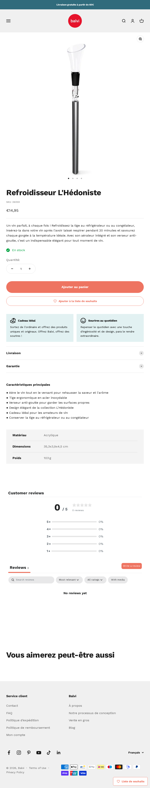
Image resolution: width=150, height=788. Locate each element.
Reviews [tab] (19, 567)
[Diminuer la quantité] (12, 268)
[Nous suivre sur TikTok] (48, 752)
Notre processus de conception (92, 713)
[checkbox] (118, 579)
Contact (12, 705)
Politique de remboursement (28, 727)
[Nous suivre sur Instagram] (18, 752)
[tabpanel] (75, 606)
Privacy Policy (15, 772)
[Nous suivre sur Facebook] (9, 752)
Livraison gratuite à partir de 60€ (75, 4)
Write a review (131, 566)
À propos (75, 705)
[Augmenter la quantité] (29, 268)
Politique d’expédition (22, 720)
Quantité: (13, 260)
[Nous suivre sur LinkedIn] (58, 752)
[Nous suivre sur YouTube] (38, 752)
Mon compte (15, 735)
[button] (75, 521)
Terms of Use (38, 767)
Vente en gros (79, 720)
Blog (72, 727)
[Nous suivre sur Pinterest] (28, 752)
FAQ (9, 713)
